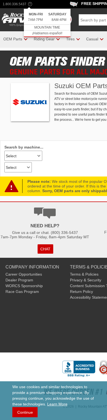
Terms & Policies (84, 274)
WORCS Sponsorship (24, 286)
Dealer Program (19, 280)
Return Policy (81, 291)
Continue (25, 412)
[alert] (47, 23)
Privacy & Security (85, 280)
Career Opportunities (23, 274)
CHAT (45, 249)
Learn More (57, 404)
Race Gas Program (22, 291)
